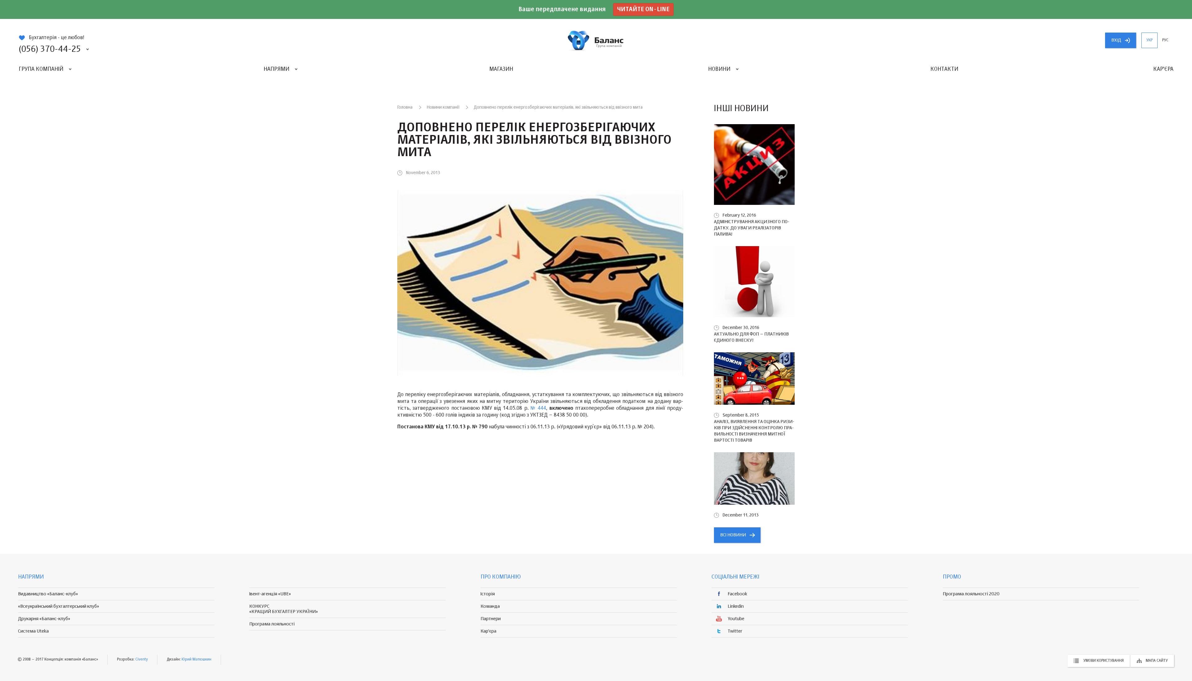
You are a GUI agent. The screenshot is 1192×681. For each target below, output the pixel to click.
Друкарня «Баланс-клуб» (44, 618)
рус (1165, 40)
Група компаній (41, 69)
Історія (488, 594)
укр (1149, 40)
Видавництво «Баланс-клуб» (48, 594)
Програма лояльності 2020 (971, 594)
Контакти (944, 69)
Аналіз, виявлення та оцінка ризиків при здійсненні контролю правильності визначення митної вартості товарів (754, 431)
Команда (490, 606)
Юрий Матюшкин (196, 659)
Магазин (501, 69)
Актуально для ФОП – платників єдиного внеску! (751, 337)
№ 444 (538, 408)
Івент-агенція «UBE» (270, 594)
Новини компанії (443, 107)
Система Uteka (33, 631)
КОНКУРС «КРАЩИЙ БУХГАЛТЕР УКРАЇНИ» (283, 609)
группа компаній (596, 40)
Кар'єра (1163, 69)
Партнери (491, 618)
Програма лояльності (272, 624)
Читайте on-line (643, 9)
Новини (719, 69)
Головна (405, 107)
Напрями (276, 69)
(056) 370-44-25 (50, 49)
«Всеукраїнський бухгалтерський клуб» (58, 606)
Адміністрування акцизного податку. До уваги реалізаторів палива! (751, 228)
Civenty (141, 659)
